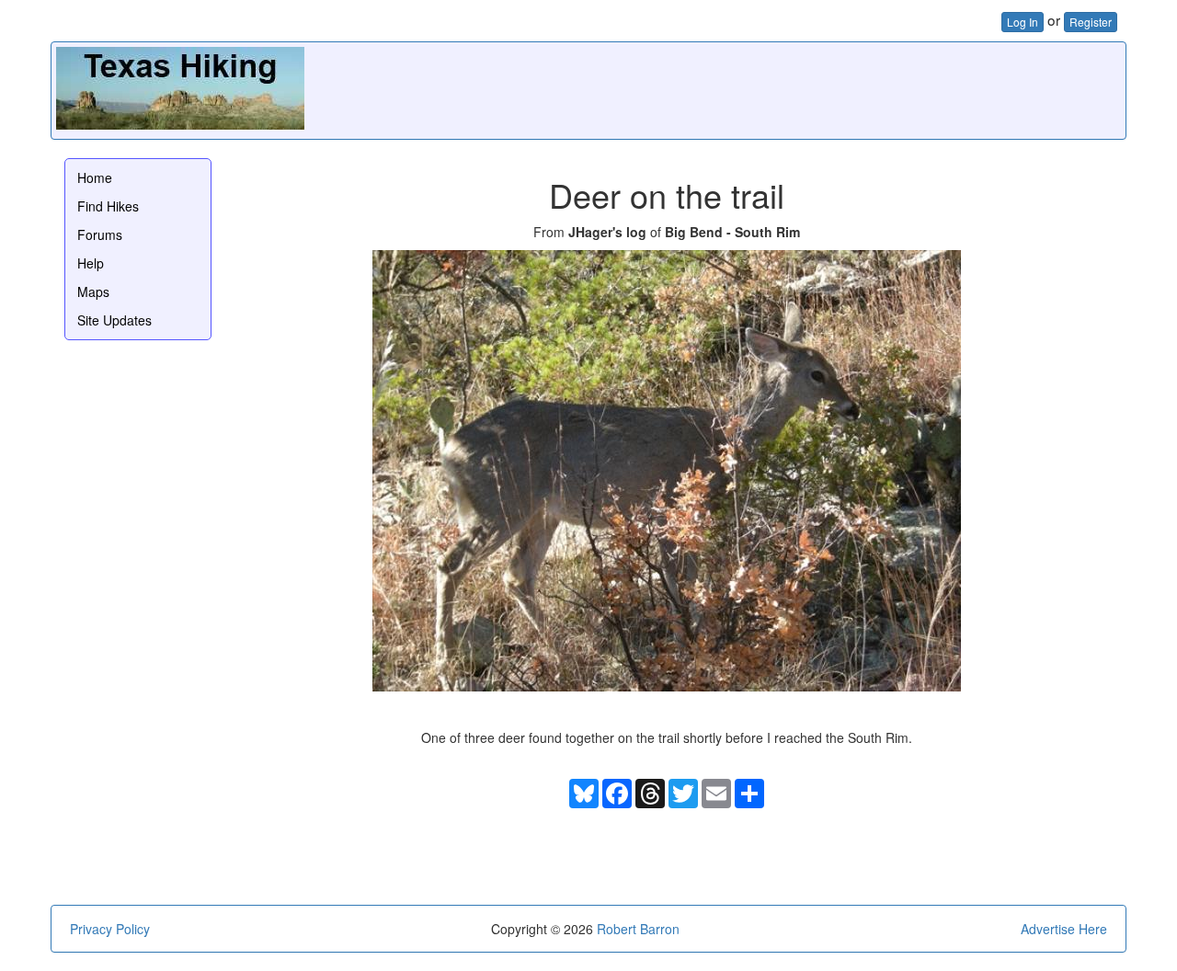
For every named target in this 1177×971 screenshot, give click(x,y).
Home (94, 177)
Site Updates (114, 320)
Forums (99, 234)
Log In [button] (1022, 21)
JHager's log (607, 232)
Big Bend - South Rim (732, 232)
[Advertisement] (786, 88)
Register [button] (1090, 21)
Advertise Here (1064, 929)
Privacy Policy (110, 929)
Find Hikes (108, 206)
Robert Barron (638, 929)
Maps (93, 291)
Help (90, 263)
